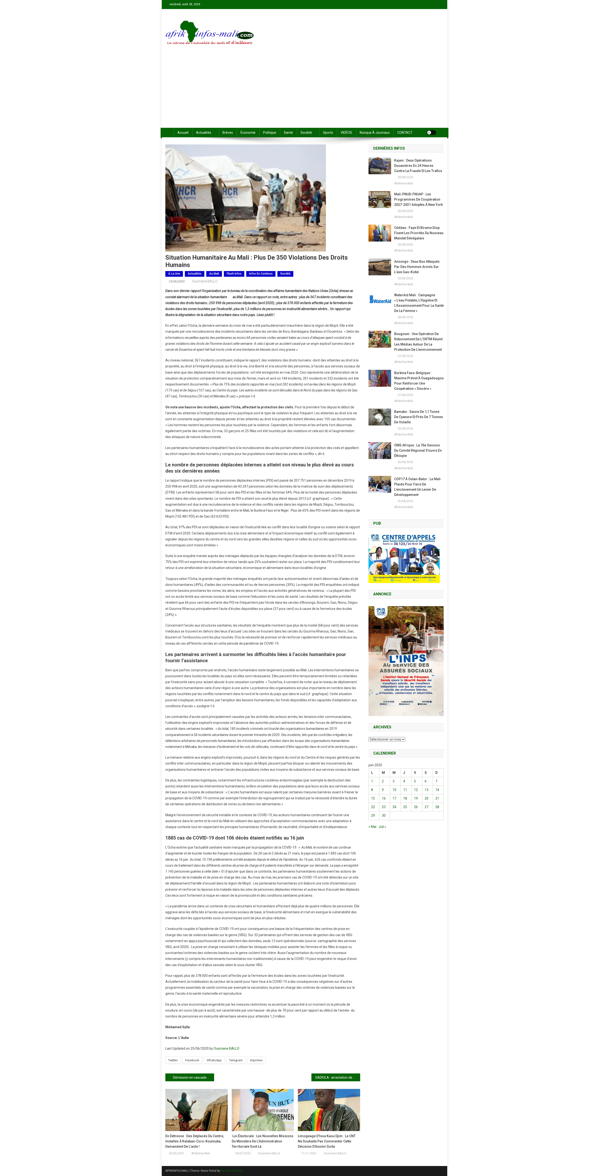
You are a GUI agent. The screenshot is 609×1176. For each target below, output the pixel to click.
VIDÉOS (346, 132)
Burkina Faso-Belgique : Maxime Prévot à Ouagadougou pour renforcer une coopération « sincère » (419, 380)
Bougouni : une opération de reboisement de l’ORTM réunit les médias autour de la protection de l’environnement (418, 341)
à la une (174, 273)
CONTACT (405, 132)
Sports (328, 132)
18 (405, 798)
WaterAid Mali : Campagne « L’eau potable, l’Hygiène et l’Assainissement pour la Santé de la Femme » (419, 303)
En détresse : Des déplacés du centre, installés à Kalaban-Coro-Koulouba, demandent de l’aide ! (194, 1141)
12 (416, 790)
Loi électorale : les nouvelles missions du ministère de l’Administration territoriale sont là (262, 1141)
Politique (269, 132)
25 (405, 807)
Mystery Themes (232, 1170)
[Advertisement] (304, 92)
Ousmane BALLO (204, 281)
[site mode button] (431, 132)
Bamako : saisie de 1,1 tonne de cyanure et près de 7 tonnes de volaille (418, 417)
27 (426, 807)
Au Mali (214, 273)
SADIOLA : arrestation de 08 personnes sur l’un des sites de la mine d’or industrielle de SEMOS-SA (337, 1077)
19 (416, 798)
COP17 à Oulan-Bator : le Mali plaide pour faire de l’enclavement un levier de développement (417, 487)
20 (426, 798)
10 (394, 790)
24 (394, 807)
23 (384, 807)
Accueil (182, 132)
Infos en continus (261, 273)
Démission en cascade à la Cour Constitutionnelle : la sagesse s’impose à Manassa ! (193, 1077)
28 (437, 807)
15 (373, 798)
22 (373, 807)
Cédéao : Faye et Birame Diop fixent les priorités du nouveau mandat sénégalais (418, 233)
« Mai (372, 827)
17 (394, 798)
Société (306, 132)
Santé (288, 132)
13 (426, 790)
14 (437, 790)
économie (248, 132)
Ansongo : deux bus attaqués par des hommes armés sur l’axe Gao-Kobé (417, 267)
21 (437, 798)
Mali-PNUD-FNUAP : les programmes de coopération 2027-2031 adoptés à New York (418, 199)
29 (373, 815)
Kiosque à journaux (375, 132)
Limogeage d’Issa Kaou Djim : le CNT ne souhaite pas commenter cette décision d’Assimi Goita (327, 1141)
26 (416, 807)
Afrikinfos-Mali (200, 1153)
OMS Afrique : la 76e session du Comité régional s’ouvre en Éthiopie (418, 450)
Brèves (227, 132)
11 (405, 790)
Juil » (382, 827)
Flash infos (234, 273)
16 (384, 798)
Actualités (203, 132)
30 (384, 815)
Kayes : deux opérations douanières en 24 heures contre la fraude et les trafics (418, 165)
